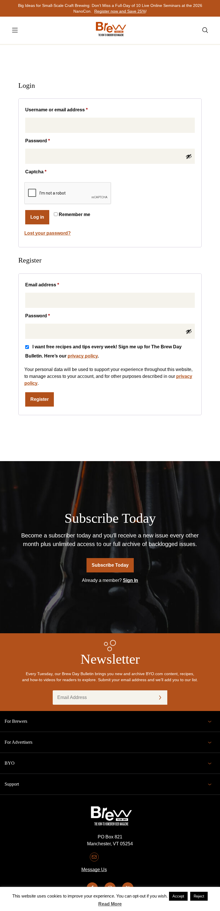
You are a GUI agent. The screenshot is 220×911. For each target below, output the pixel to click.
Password (47, 140)
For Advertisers (18, 742)
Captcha (35, 171)
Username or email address (66, 109)
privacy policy (83, 355)
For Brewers (16, 721)
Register (39, 399)
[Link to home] (110, 30)
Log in (37, 217)
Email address (52, 284)
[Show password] (189, 156)
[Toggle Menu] (15, 30)
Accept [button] (178, 896)
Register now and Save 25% (120, 11)
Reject (199, 896)
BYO (10, 763)
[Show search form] (205, 30)
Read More (110, 904)
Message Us (94, 869)
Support (12, 784)
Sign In (130, 580)
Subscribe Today (110, 565)
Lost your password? (47, 233)
